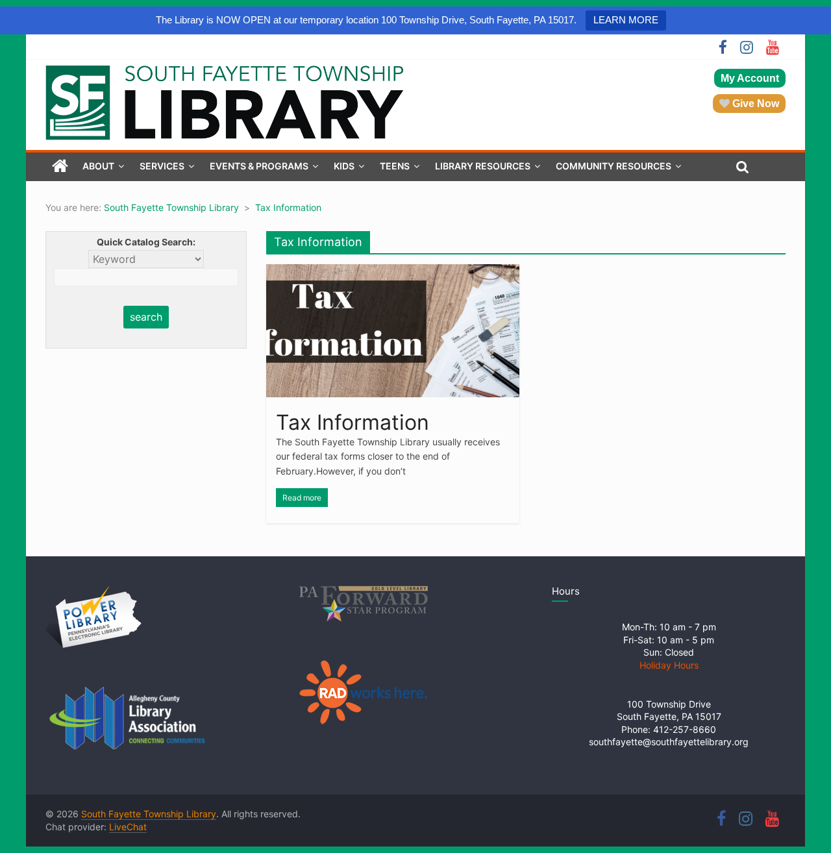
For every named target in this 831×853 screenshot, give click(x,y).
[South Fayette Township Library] (60, 166)
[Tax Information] (392, 272)
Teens (395, 165)
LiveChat (128, 826)
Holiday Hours (669, 665)
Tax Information (352, 422)
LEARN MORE (625, 19)
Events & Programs (259, 165)
